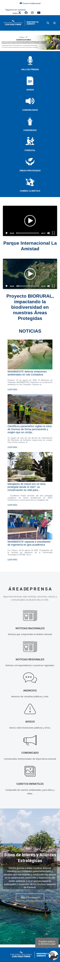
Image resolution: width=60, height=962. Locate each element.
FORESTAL (30, 150)
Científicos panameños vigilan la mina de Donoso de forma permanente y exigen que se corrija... (30, 429)
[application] (30, 221)
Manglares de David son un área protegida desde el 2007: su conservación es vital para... (26, 487)
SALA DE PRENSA (30, 69)
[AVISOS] (30, 709)
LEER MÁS (12, 389)
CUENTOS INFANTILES (30, 783)
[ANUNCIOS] (30, 678)
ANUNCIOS (30, 690)
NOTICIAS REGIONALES (30, 659)
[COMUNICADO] (30, 740)
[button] (48, 23)
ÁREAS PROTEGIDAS (30, 170)
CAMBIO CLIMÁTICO (30, 191)
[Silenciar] (48, 233)
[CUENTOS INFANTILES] (30, 771)
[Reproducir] (6, 233)
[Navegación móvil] (54, 22)
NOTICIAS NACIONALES (30, 628)
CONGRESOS (30, 130)
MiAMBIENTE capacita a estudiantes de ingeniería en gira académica (29, 543)
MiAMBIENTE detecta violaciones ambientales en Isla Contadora (27, 373)
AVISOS (30, 90)
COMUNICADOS (30, 110)
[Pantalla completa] (53, 233)
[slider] (27, 233)
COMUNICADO (30, 752)
